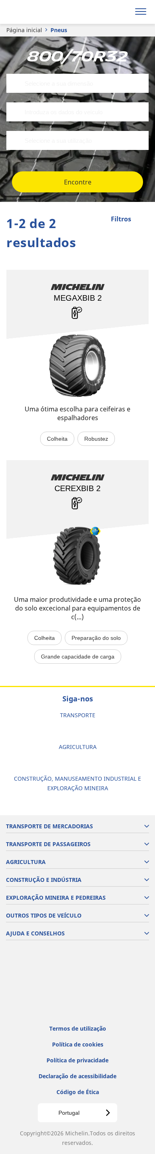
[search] (122, 12)
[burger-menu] (141, 12)
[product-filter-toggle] (143, 220)
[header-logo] (37, 12)
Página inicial (24, 30)
